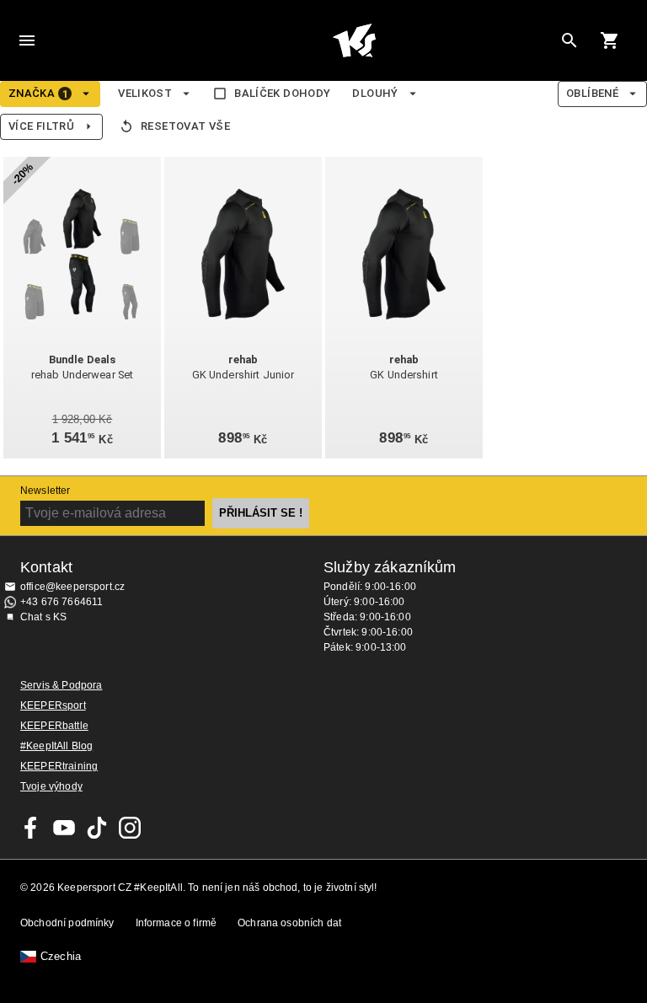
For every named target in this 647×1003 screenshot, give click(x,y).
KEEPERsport (53, 705)
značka (38, 93)
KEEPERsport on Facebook (31, 828)
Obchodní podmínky (67, 923)
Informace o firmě (176, 923)
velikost (145, 93)
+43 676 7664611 (61, 602)
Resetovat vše (185, 126)
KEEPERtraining (59, 766)
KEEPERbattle (54, 726)
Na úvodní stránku (354, 40)
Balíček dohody (282, 93)
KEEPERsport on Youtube (64, 828)
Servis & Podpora (61, 685)
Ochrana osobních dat (289, 923)
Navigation (27, 40)
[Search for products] (569, 40)
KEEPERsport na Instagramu (130, 828)
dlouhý (375, 93)
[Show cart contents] (610, 40)
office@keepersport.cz (72, 587)
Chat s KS (43, 617)
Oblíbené (592, 93)
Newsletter (45, 490)
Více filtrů (41, 126)
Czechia (60, 957)
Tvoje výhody (51, 786)
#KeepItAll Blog (56, 746)
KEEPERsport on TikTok (97, 828)
